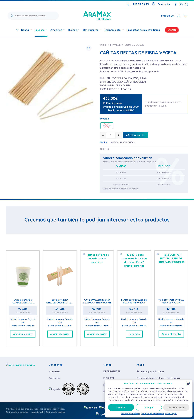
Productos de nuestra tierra (143, 29)
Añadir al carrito (135, 135)
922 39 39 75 (141, 4)
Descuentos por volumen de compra (158, 378)
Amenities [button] (56, 29)
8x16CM (123, 142)
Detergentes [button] (90, 29)
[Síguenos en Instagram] (181, 4)
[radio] (107, 126)
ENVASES (108, 378)
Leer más (134, 334)
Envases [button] (39, 29)
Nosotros (167, 15)
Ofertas (171, 29)
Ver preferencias (176, 407)
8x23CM (131, 142)
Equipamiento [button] (112, 29)
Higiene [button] (72, 29)
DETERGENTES (111, 371)
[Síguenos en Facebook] (175, 4)
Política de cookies (130, 413)
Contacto (164, 4)
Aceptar (121, 407)
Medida (104, 118)
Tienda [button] (25, 29)
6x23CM (114, 142)
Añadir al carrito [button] (22, 334)
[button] (187, 383)
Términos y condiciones (150, 371)
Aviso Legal (171, 413)
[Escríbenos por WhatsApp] (186, 4)
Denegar (148, 407)
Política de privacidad (152, 413)
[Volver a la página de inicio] (97, 15)
